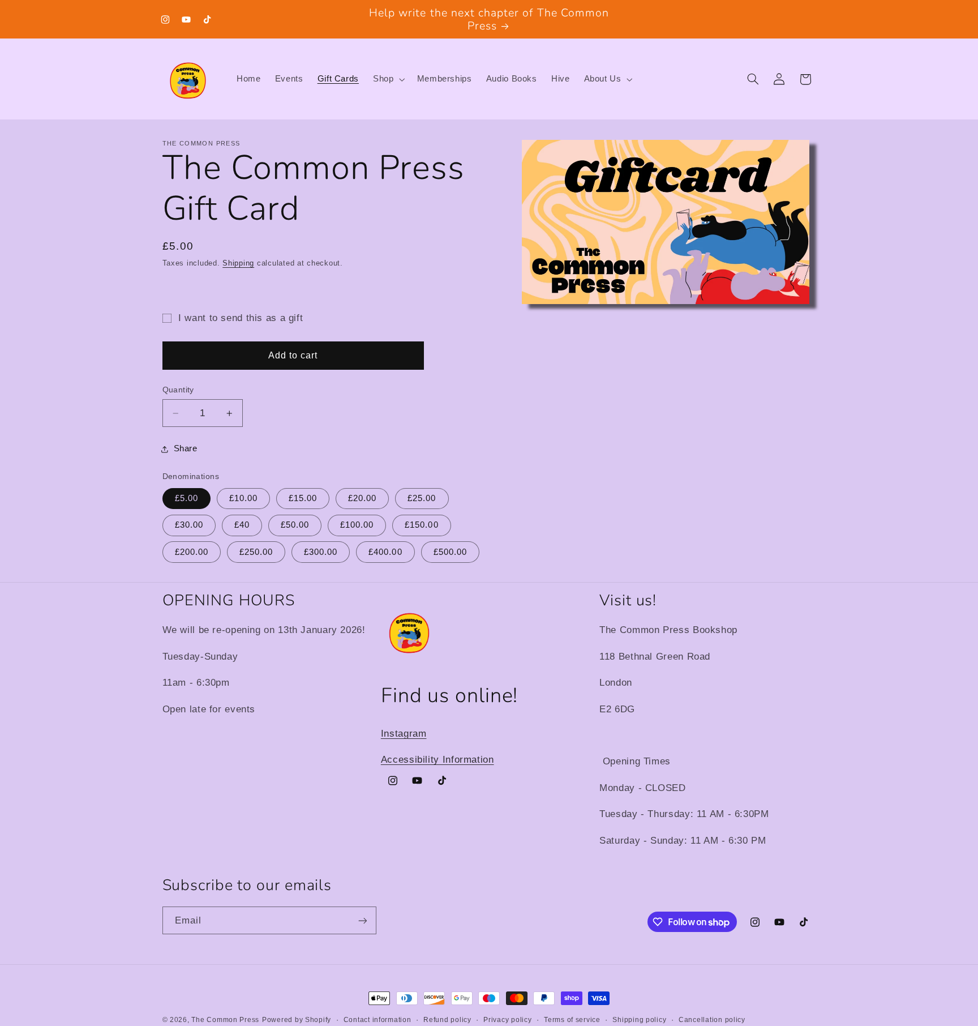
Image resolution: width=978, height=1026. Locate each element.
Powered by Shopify (296, 1019)
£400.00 (385, 552)
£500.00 (450, 552)
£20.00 (362, 498)
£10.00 (243, 498)
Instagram (404, 733)
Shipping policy (639, 1019)
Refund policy (447, 1019)
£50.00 (295, 525)
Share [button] (186, 449)
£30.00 (189, 525)
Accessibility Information (437, 759)
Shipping (238, 263)
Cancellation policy (712, 1019)
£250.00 (256, 552)
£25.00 (422, 498)
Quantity (178, 390)
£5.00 (186, 498)
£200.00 (191, 552)
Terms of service (572, 1019)
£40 (242, 525)
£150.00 (421, 525)
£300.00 (320, 552)
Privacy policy (507, 1019)
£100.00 (357, 525)
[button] (388, 79)
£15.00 (303, 498)
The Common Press (225, 1019)
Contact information (377, 1019)
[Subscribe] (362, 920)
